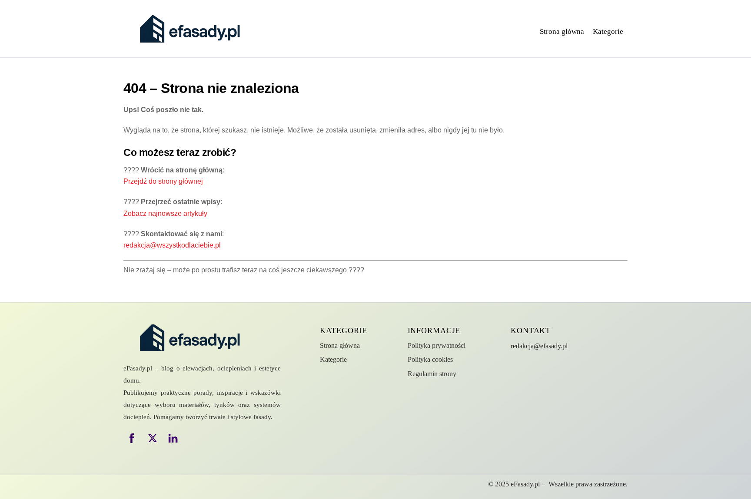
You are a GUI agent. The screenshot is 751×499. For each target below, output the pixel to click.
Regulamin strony (432, 373)
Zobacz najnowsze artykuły (165, 213)
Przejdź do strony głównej (163, 181)
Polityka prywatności (436, 345)
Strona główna (562, 31)
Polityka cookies (430, 359)
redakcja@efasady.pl (539, 346)
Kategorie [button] (608, 31)
